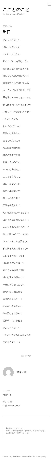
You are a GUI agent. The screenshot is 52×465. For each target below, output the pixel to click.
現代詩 (28, 355)
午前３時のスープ (11, 405)
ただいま (7, 394)
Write (30, 456)
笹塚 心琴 (21, 372)
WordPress (16, 456)
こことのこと (16, 9)
